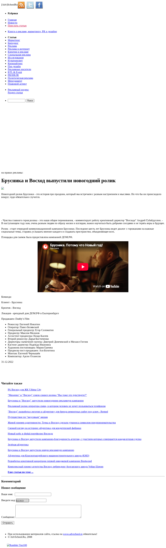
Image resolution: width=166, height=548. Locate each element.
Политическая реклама (20, 78)
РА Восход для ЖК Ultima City (24, 389)
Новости (12, 22)
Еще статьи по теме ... (20, 472)
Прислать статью (17, 25)
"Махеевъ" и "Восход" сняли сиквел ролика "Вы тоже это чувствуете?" (47, 395)
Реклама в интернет (19, 49)
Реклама (12, 46)
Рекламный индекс (18, 89)
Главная (12, 19)
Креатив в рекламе (18, 51)
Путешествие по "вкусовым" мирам (28, 417)
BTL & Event (15, 72)
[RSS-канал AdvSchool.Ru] (22, 4)
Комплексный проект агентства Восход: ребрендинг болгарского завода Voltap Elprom (55, 466)
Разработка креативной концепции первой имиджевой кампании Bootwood (50, 461)
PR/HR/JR (13, 75)
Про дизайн (14, 66)
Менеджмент (15, 81)
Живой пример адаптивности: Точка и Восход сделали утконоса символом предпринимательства (62, 422)
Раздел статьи (15, 92)
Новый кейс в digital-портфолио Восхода (30, 433)
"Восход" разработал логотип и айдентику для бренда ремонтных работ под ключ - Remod (58, 411)
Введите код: (8, 500)
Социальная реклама (19, 54)
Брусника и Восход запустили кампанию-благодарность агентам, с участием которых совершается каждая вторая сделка (74, 439)
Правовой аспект (17, 83)
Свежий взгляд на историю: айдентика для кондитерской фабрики (44, 428)
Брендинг (13, 43)
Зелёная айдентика (18, 444)
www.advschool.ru (73, 534)
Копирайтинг (15, 63)
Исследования (16, 57)
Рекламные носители (19, 69)
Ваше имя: (8, 494)
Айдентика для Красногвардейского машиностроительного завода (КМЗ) (48, 455)
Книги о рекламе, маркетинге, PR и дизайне (32, 31)
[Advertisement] (19, 137)
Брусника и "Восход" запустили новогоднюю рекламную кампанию (46, 400)
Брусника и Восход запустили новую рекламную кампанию (41, 450)
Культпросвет (15, 60)
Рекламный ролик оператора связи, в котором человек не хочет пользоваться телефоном (57, 406)
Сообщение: (8, 517)
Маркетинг (14, 40)
